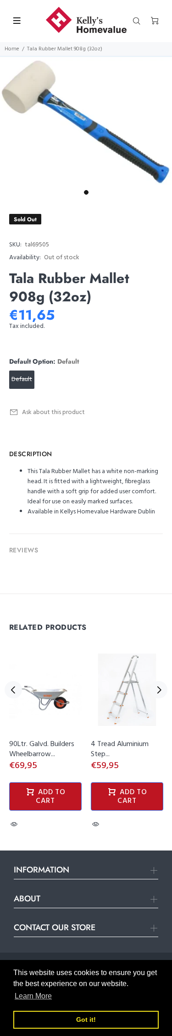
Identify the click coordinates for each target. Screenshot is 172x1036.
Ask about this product (53, 412)
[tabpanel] (86, 120)
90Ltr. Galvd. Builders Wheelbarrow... (41, 749)
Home (12, 49)
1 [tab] (86, 192)
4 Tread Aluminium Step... (120, 749)
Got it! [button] (86, 1019)
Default (21, 379)
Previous (13, 689)
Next (158, 689)
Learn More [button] (33, 996)
